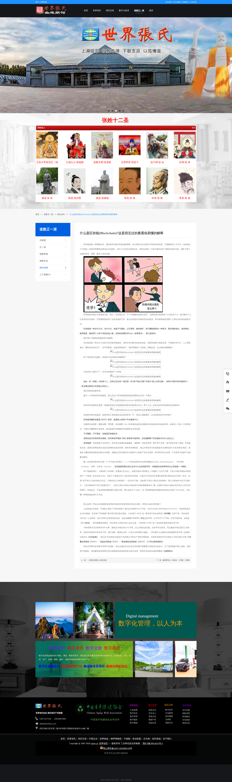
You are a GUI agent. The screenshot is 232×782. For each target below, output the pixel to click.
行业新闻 (133, 710)
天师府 (168, 720)
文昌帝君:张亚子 (130, 162)
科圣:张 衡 (157, 198)
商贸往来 (186, 723)
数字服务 (133, 720)
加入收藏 (177, 2)
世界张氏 (71, 739)
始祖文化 (152, 710)
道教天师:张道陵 (102, 162)
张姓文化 (152, 716)
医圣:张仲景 (74, 198)
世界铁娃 (104, 739)
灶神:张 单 (184, 162)
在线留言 (185, 2)
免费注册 (43, 2)
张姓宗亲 (152, 723)
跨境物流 (186, 717)
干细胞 (127, 739)
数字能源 (133, 723)
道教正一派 (49, 214)
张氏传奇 (61, 214)
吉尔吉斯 (186, 710)
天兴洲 (146, 739)
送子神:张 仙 (157, 162)
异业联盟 (136, 739)
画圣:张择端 (102, 198)
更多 (193, 128)
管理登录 (128, 780)
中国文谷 (93, 739)
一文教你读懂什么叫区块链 (97, 560)
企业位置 (193, 2)
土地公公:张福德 (75, 162)
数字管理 (133, 716)
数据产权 (152, 720)
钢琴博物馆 (116, 739)
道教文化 (169, 723)
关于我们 (167, 739)
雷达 (122, 780)
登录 (37, 2)
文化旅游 (186, 720)
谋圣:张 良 (47, 198)
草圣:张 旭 (129, 198)
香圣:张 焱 (184, 198)
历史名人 (41, 128)
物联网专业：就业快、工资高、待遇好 (176, 560)
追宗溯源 (169, 716)
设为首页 (169, 2)
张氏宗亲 (82, 739)
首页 (37, 214)
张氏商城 (156, 739)
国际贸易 (186, 713)
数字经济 (133, 713)
